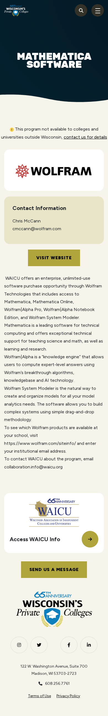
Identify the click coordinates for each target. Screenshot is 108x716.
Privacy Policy (68, 696)
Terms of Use (39, 696)
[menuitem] (39, 696)
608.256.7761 (57, 683)
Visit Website (53, 257)
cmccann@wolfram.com (36, 228)
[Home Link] (16, 10)
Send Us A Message (54, 569)
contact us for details (85, 137)
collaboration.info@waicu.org (33, 466)
